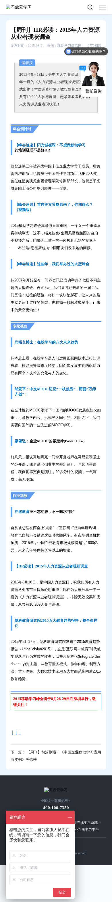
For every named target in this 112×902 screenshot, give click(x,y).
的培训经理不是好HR (32, 150)
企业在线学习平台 (85, 830)
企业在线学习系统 (84, 823)
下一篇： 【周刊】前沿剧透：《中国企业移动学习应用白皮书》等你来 (56, 756)
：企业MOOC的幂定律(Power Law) (55, 441)
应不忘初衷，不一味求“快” (52, 511)
